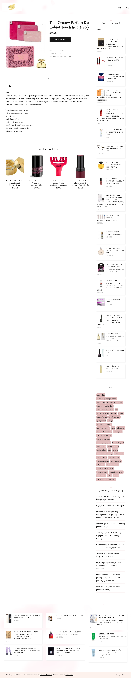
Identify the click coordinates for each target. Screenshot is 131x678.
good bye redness (114, 417)
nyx (109, 450)
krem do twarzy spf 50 (104, 435)
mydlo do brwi (101, 450)
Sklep (119, 7)
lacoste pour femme (103, 439)
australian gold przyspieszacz (106, 399)
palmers (115, 450)
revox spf (67, 56)
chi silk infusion (102, 410)
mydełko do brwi (113, 446)
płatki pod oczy (102, 457)
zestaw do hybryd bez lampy (106, 479)
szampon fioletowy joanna (105, 468)
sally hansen (101, 465)
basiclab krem (58, 56)
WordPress (69, 675)
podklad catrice (119, 454)
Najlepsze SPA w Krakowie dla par (110, 505)
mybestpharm (101, 446)
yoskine (116, 476)
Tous (59, 53)
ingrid (113, 428)
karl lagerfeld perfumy (104, 432)
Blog (127, 7)
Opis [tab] (48, 79)
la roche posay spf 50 (103, 443)
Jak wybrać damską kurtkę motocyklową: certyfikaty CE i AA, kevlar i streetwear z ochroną (110, 514)
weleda (109, 476)
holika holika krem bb (104, 424)
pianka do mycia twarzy (104, 454)
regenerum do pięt (103, 461)
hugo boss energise (103, 428)
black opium (101, 402)
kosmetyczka (118, 432)
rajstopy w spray (114, 457)
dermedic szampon (103, 413)
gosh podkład (101, 421)
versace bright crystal (116, 472)
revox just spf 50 (116, 461)
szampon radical (102, 472)
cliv (116, 410)
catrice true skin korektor (105, 406)
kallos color (120, 428)
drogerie (113, 413)
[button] (42, 24)
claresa (111, 410)
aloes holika (101, 395)
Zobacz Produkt (60, 39)
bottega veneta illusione (114, 402)
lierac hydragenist (118, 443)
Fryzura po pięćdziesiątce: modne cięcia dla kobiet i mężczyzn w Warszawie (109, 565)
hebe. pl (110, 421)
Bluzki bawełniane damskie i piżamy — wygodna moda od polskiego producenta (108, 577)
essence (120, 413)
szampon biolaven (112, 465)
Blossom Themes (46, 675)
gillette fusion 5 (102, 417)
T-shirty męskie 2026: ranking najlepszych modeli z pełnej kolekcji (108, 535)
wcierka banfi (101, 476)
